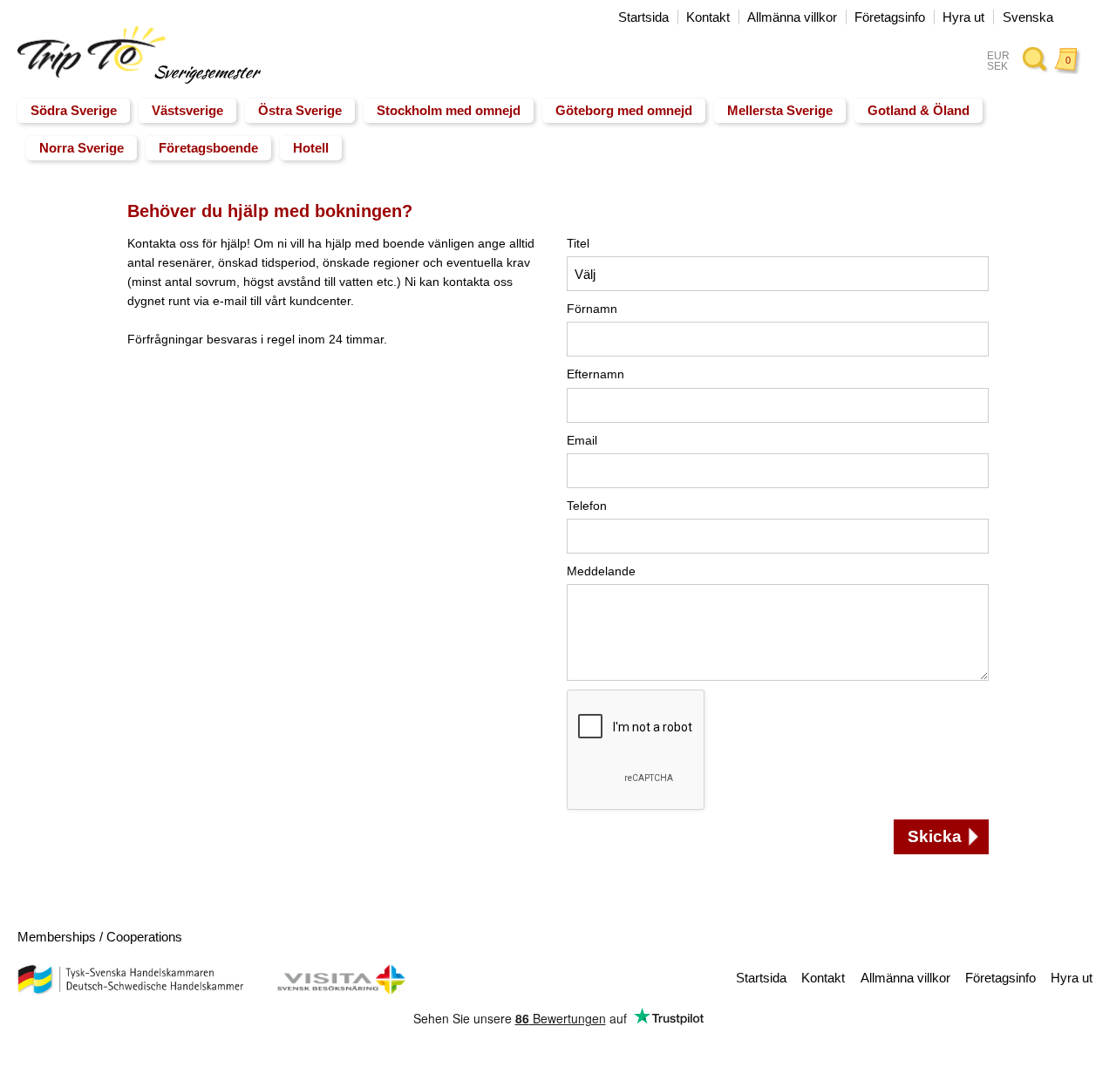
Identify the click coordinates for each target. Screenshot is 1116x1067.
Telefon (587, 506)
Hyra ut (963, 17)
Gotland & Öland (919, 110)
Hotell (311, 147)
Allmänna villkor (792, 17)
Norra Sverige (81, 147)
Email (582, 440)
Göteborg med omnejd (623, 110)
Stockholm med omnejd (449, 110)
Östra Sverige (300, 110)
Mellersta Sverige (780, 110)
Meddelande (601, 571)
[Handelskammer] (129, 989)
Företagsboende (208, 147)
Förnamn (592, 309)
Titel (578, 243)
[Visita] (341, 989)
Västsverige (187, 110)
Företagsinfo (889, 17)
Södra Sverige (74, 110)
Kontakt (708, 17)
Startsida (643, 17)
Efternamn (595, 374)
